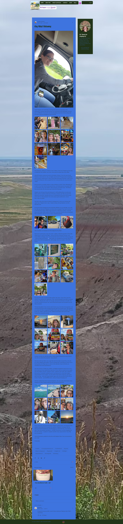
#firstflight (64, 451)
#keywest (66, 448)
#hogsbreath (49, 451)
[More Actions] (72, 508)
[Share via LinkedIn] (41, 458)
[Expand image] (41, 123)
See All (71, 467)
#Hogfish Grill (57, 451)
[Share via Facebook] (35, 458)
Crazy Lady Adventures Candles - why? (43, 483)
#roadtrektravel (58, 448)
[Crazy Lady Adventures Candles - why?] (43, 475)
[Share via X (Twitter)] (38, 458)
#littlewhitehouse (39, 453)
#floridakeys (55, 453)
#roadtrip (37, 448)
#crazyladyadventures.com (47, 448)
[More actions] (72, 22)
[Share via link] (44, 458)
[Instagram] (63, 522)
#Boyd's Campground (40, 451)
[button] (80, 3)
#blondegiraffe (48, 453)
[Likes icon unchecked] (38, 515)
